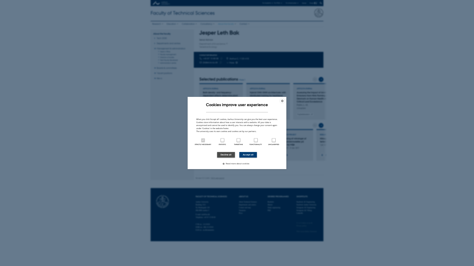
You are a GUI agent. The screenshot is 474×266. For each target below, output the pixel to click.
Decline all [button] (226, 154)
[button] (237, 163)
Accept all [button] (248, 154)
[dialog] (237, 133)
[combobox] (282, 101)
